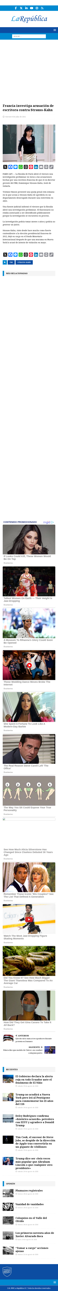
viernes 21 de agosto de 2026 (28, 1254)
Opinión (10, 1183)
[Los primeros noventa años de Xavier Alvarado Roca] (8, 1235)
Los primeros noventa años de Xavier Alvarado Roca (35, 1234)
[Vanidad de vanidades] (8, 1207)
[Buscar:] (29, 36)
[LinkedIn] (26, 8)
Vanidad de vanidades (30, 1204)
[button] (54, 30)
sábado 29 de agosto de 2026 (28, 1086)
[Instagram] (37, 8)
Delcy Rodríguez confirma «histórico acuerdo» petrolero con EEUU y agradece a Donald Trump (35, 1120)
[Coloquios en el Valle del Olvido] (8, 1220)
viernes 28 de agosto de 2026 (28, 1194)
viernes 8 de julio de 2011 (15, 117)
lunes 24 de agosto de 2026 (27, 1239)
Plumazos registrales (29, 1190)
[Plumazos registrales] (8, 1193)
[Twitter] (21, 8)
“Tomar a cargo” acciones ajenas (32, 1249)
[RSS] (42, 8)
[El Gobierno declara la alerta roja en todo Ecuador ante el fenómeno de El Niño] (8, 1079)
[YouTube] (31, 8)
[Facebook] (15, 8)
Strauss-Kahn (24, 262)
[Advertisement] (29, 70)
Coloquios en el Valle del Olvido (31, 1219)
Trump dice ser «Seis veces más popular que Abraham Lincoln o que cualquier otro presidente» (34, 1163)
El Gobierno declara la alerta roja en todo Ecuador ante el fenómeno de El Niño (34, 1079)
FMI (11, 262)
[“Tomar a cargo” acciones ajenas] (8, 1250)
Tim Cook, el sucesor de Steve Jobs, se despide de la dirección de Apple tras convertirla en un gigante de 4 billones (35, 1141)
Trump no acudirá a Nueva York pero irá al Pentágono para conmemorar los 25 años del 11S (34, 1099)
